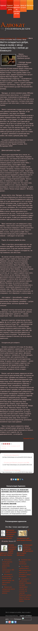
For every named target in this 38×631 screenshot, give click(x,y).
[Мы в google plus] (9, 622)
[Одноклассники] (18, 479)
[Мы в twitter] (12, 622)
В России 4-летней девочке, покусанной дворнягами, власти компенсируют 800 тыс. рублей (8, 566)
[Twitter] (16, 479)
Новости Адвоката (21, 38)
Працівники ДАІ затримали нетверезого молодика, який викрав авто (8, 534)
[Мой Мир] (20, 479)
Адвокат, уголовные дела (15, 26)
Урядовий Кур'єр (28, 438)
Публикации (17, 619)
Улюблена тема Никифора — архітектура (25, 562)
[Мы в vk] (6, 622)
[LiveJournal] (22, 479)
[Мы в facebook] (15, 622)
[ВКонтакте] (14, 479)
